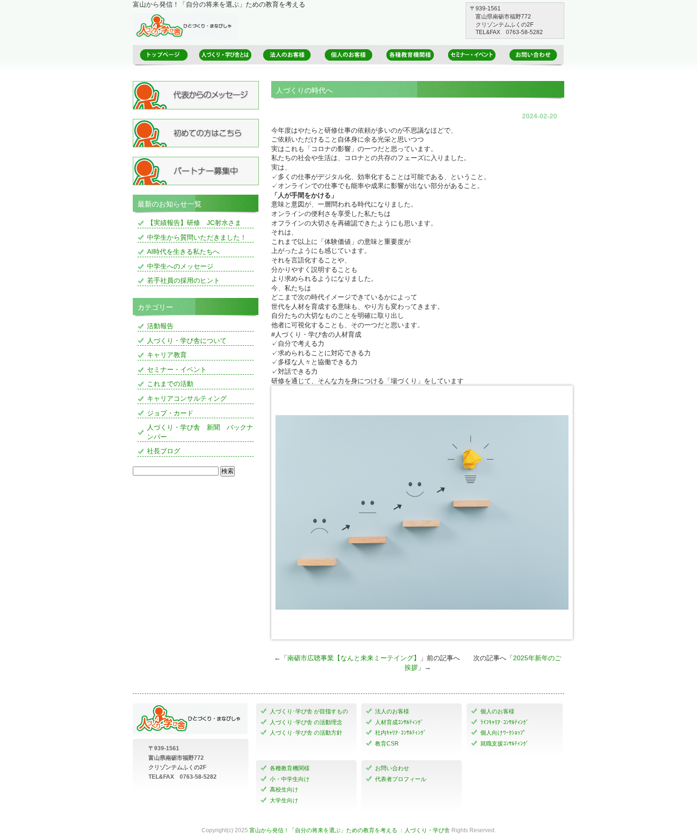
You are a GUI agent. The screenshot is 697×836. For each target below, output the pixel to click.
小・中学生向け (290, 779)
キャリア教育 (167, 355)
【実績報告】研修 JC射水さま (194, 222)
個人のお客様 (497, 711)
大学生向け (284, 800)
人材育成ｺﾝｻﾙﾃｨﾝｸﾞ (399, 722)
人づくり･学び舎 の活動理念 (306, 722)
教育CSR (387, 743)
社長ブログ (163, 451)
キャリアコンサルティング (187, 398)
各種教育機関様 (290, 768)
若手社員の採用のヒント (183, 280)
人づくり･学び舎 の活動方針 (306, 732)
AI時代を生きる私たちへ (183, 251)
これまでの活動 (170, 383)
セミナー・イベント (177, 369)
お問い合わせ (392, 768)
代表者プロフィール (400, 779)
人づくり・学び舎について (187, 340)
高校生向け (284, 789)
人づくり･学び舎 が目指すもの (309, 711)
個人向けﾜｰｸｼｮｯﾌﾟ (503, 732)
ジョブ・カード (170, 413)
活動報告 (160, 326)
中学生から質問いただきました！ (197, 237)
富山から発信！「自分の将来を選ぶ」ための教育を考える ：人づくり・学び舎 (349, 830)
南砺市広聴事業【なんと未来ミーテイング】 (353, 658)
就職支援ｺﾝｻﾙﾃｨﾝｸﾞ (504, 743)
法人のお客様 (392, 711)
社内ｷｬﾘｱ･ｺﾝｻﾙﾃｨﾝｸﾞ (400, 732)
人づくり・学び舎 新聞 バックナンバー (200, 431)
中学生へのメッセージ (180, 266)
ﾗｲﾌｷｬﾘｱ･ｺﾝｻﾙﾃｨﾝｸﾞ (504, 722)
